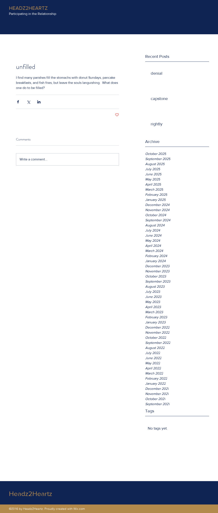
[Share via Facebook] (18, 102)
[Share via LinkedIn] (39, 102)
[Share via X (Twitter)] (28, 102)
